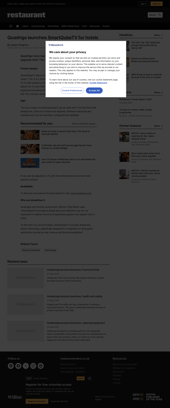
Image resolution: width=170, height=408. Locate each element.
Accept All (94, 90)
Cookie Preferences (72, 90)
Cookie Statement (98, 83)
